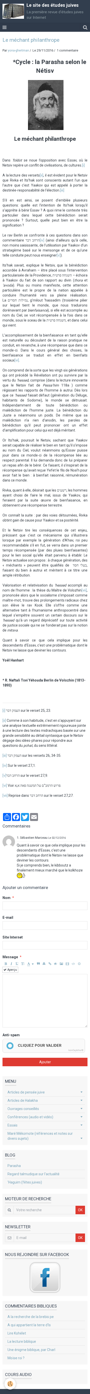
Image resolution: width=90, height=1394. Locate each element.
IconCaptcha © (75, 1050)
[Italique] (11, 964)
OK (80, 1210)
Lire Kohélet (17, 1333)
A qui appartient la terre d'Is (29, 1325)
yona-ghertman (18, 50)
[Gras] (5, 964)
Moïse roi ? (16, 1358)
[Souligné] (17, 964)
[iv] (42, 240)
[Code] (73, 964)
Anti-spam (11, 1035)
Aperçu (11, 970)
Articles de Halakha (23, 1100)
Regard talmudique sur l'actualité (34, 1174)
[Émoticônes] (79, 964)
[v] (58, 255)
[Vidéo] (67, 964)
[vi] (16, 360)
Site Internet (12, 937)
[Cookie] (10, 1384)
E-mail (7, 918)
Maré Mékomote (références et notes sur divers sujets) (40, 1136)
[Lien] (50, 964)
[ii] (41, 175)
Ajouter (45, 1062)
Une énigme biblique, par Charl (31, 1350)
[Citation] (38, 964)
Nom (6, 898)
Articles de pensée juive (26, 1092)
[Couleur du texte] (30, 964)
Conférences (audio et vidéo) (30, 1117)
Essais (13, 1125)
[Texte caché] (55, 964)
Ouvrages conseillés (23, 1109)
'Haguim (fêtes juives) (25, 1182)
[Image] (61, 964)
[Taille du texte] (23, 964)
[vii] (84, 590)
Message (10, 957)
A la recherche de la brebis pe (31, 1317)
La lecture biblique (22, 1342)
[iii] (62, 190)
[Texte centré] (44, 964)
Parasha (14, 1166)
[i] (83, 165)
